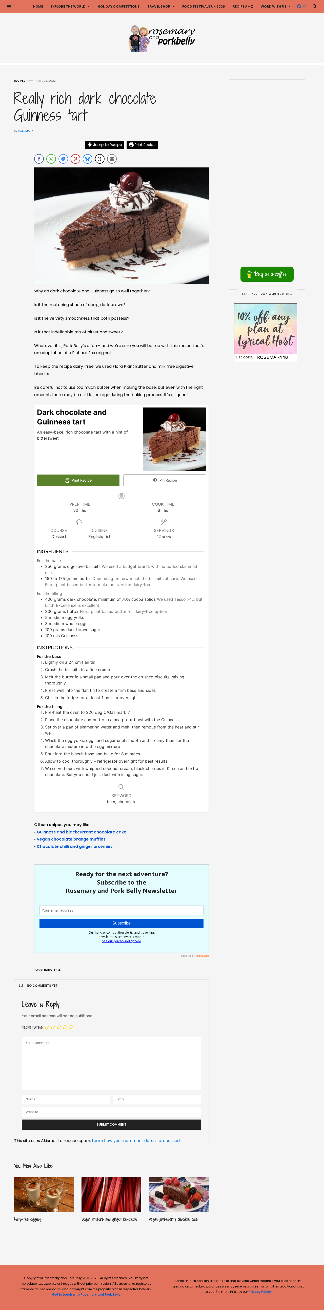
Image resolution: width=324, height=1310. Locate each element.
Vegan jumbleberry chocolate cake (173, 1219)
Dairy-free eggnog (28, 1219)
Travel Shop (158, 6)
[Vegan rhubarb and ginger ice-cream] (111, 1194)
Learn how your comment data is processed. (136, 1141)
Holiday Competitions (119, 6)
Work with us (274, 6)
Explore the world (68, 6)
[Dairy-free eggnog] (44, 1194)
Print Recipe (145, 144)
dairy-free (52, 970)
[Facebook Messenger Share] (63, 159)
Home (38, 6)
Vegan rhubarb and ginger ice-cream (109, 1219)
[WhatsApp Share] (51, 159)
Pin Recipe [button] (167, 480)
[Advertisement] (267, 160)
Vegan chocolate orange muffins (71, 839)
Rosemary (25, 131)
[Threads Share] (100, 159)
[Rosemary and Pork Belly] (162, 38)
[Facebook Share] (39, 159)
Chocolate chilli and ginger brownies (75, 846)
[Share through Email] (112, 159)
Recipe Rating (32, 1027)
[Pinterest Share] (75, 159)
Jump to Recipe (107, 144)
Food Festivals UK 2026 (203, 6)
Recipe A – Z (243, 6)
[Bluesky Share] (87, 159)
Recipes (19, 80)
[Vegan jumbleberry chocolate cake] (179, 1194)
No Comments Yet (42, 985)
